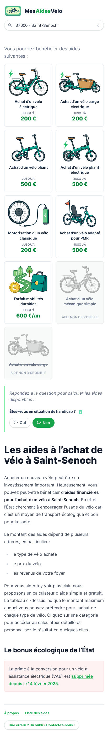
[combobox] (57, 25)
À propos (11, 713)
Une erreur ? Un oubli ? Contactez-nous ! (42, 725)
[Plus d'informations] (80, 412)
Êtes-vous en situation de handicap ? (42, 411)
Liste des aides (37, 713)
